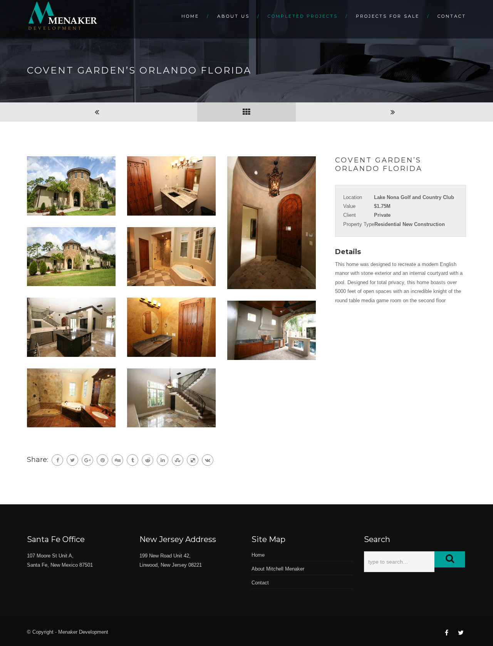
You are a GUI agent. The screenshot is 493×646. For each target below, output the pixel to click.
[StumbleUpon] (177, 460)
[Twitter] (72, 460)
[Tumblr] (132, 460)
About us (233, 16)
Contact (452, 16)
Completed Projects (303, 16)
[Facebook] (57, 460)
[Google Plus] (87, 460)
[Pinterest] (102, 460)
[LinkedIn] (162, 460)
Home (190, 16)
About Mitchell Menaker (278, 569)
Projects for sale (387, 16)
